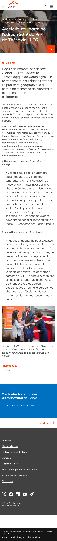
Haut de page (45, 423)
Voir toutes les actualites (16, 405)
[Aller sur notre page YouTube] (25, 494)
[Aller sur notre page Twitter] (4, 494)
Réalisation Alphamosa (11, 505)
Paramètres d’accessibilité (14, 475)
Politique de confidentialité (14, 452)
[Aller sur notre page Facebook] (11, 494)
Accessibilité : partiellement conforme (20, 469)
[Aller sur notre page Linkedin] (18, 494)
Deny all (21, 537)
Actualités (7, 440)
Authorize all (8, 537)
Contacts (6, 458)
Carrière (6, 370)
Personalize (34, 537)
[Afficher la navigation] (51, 6)
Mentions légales (10, 446)
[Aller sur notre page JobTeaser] (32, 494)
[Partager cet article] (51, 49)
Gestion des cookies (11, 463)
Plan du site (7, 481)
